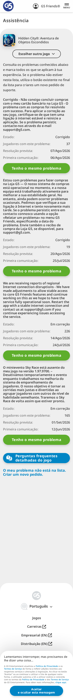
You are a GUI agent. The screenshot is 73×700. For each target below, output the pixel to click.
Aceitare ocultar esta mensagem (36, 690)
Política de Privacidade (47, 666)
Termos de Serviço (13, 668)
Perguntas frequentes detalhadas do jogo (36, 458)
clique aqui (60, 682)
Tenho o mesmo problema (36, 168)
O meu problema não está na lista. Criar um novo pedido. (34, 472)
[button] (36, 54)
